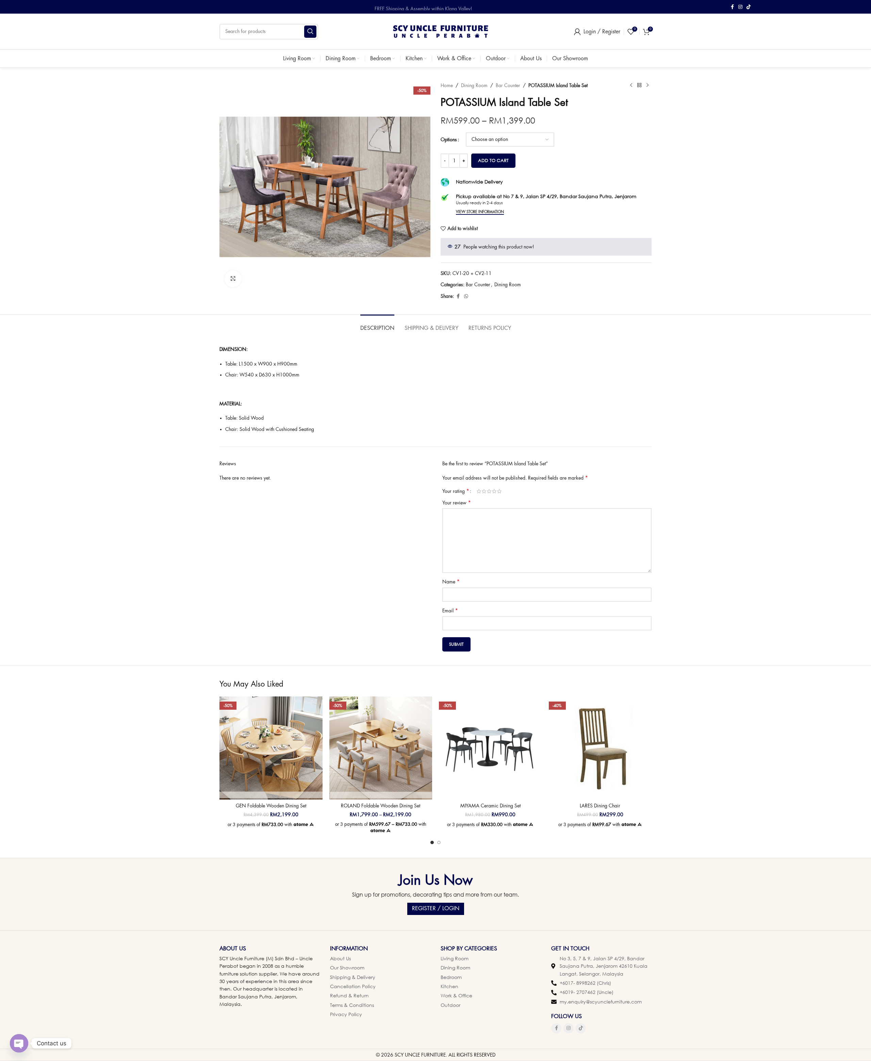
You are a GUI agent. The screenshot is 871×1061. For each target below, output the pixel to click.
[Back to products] (639, 85)
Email (450, 610)
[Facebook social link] (732, 7)
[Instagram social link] (740, 7)
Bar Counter (508, 85)
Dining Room (474, 85)
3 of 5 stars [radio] (489, 491)
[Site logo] (440, 31)
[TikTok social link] (748, 7)
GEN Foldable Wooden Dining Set (271, 805)
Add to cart (493, 160)
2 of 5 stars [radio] (484, 491)
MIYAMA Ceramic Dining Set (490, 805)
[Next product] (647, 85)
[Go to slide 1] (432, 842)
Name (451, 581)
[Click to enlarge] (233, 278)
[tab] (377, 325)
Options (449, 139)
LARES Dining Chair (600, 805)
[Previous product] (631, 85)
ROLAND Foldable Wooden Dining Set (380, 805)
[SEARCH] (310, 32)
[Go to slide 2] (439, 842)
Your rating (455, 491)
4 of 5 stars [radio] (494, 491)
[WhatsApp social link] (466, 296)
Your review (456, 502)
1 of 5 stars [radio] (478, 491)
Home (447, 85)
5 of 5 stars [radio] (499, 491)
